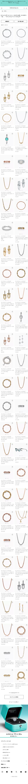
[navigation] (1, 6)
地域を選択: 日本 (5, 766)
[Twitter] (17, 770)
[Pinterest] (12, 770)
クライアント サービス (6, 739)
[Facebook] (7, 770)
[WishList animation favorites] (24, 6)
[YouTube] (21, 770)
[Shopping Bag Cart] (26, 6)
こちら (16, 2)
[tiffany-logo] (14, 7)
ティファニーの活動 (5, 759)
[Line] (26, 770)
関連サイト (3, 762)
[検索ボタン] (2, 9)
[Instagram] (3, 770)
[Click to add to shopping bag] (12, 26)
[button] (1, 6)
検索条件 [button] (7, 19)
